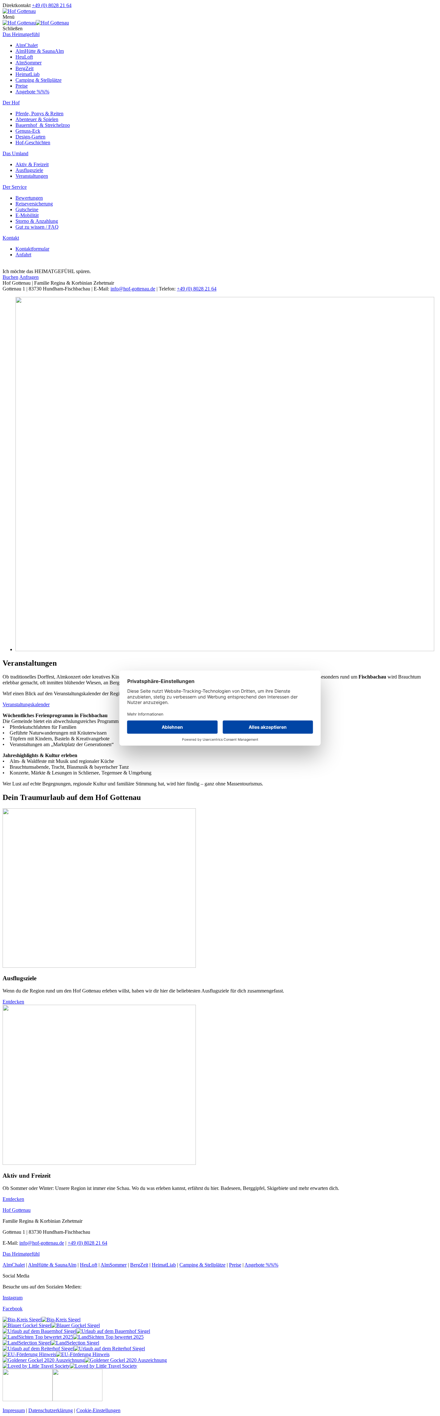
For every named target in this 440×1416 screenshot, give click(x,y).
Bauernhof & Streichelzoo (42, 125)
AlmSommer (28, 62)
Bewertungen (29, 198)
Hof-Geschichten (32, 142)
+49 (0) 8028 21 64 (52, 5)
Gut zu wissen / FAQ (37, 227)
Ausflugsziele (29, 170)
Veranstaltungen (31, 176)
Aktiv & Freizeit (32, 164)
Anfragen (29, 277)
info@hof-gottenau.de (132, 288)
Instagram (13, 1297)
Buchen (10, 277)
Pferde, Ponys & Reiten (39, 113)
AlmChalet (26, 45)
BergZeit (24, 68)
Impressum (14, 1410)
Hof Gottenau (17, 1210)
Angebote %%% (32, 91)
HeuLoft (24, 57)
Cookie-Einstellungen (98, 1410)
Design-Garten (30, 136)
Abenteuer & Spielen (36, 119)
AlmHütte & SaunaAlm (39, 51)
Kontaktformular (32, 249)
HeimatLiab (27, 74)
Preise (21, 86)
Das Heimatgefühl (21, 34)
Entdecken (13, 1001)
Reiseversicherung (34, 203)
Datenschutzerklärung (50, 1410)
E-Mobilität (27, 215)
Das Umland (15, 153)
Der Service (15, 187)
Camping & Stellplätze (38, 80)
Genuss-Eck (27, 131)
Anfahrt (23, 254)
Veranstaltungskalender (26, 704)
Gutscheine (26, 209)
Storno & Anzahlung (36, 221)
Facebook (13, 1308)
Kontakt (11, 238)
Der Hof (11, 102)
